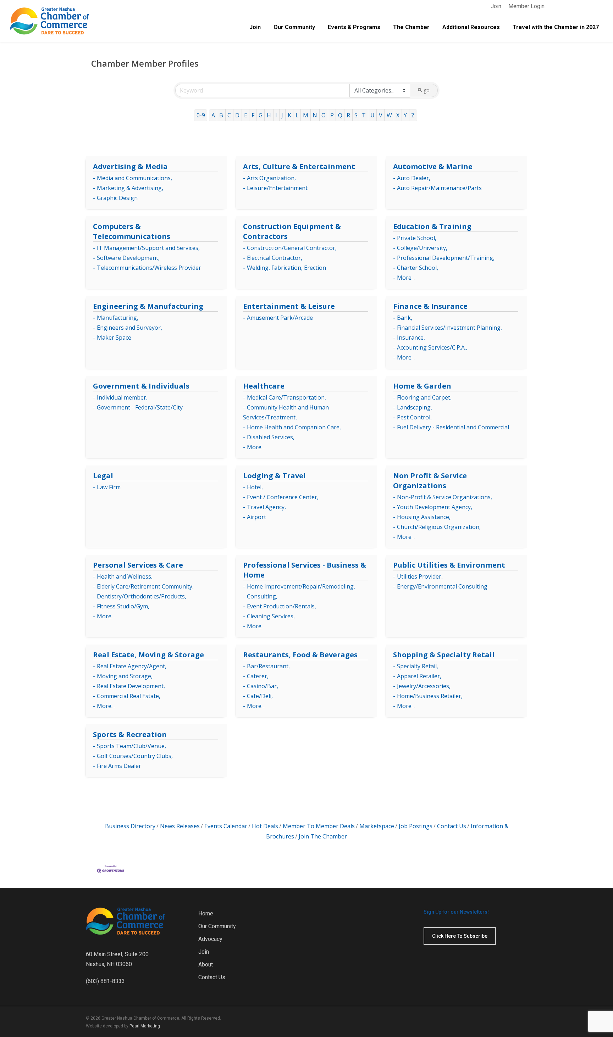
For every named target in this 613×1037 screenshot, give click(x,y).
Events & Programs (354, 27)
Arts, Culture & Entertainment (299, 166)
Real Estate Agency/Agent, (131, 666)
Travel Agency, (266, 507)
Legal (103, 475)
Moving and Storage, (125, 676)
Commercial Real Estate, (128, 696)
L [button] (297, 115)
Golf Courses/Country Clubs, (135, 756)
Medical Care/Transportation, (286, 397)
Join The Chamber (323, 836)
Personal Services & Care (138, 565)
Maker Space (114, 337)
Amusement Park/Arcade (280, 318)
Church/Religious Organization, (439, 527)
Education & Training (432, 226)
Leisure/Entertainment (277, 188)
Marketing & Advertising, (130, 188)
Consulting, (262, 596)
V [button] (380, 115)
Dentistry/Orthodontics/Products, (141, 596)
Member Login (526, 6)
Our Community (294, 27)
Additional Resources (471, 27)
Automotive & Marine (433, 166)
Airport (256, 517)
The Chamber (411, 27)
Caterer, (258, 676)
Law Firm (109, 487)
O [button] (323, 115)
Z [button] (413, 115)
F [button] (253, 115)
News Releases (180, 826)
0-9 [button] (201, 115)
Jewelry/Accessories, (424, 686)
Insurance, (411, 337)
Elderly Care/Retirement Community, (145, 586)
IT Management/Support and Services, (148, 248)
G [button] (261, 115)
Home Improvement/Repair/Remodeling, (301, 586)
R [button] (348, 115)
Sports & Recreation (130, 734)
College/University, (422, 248)
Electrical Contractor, (274, 258)
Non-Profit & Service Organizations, (444, 497)
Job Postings (415, 826)
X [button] (397, 115)
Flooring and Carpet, (424, 397)
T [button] (364, 115)
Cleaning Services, (271, 616)
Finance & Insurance (430, 306)
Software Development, (128, 258)
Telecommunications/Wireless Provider (149, 268)
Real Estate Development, (131, 686)
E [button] (245, 115)
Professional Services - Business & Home (304, 570)
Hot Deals (265, 826)
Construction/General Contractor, (292, 248)
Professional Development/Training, (446, 258)
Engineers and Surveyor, (129, 327)
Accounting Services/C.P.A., (432, 347)
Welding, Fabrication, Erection (286, 268)
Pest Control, (414, 417)
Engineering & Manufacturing (148, 306)
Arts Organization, (271, 178)
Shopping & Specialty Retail (444, 654)
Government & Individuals (141, 386)
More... (406, 277)
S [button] (356, 115)
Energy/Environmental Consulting (442, 586)
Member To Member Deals (319, 826)
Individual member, (122, 397)
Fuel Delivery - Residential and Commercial (453, 427)
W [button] (389, 115)
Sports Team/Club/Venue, (131, 746)
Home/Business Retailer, (430, 696)
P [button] (332, 115)
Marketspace (376, 826)
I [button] (276, 115)
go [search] (427, 90)
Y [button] (405, 115)
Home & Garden (422, 386)
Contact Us (451, 826)
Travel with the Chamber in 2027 (556, 27)
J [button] (282, 115)
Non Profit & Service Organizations (430, 480)
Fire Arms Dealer (119, 766)
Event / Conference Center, (283, 497)
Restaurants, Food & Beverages (300, 654)
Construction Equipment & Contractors (292, 231)
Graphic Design (117, 198)
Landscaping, (414, 407)
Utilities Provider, (420, 576)
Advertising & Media (130, 166)
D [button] (237, 115)
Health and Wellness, (125, 576)
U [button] (372, 115)
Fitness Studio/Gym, (123, 606)
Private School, (416, 238)
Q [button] (340, 115)
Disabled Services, (270, 437)
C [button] (229, 115)
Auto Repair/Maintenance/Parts (439, 188)
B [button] (221, 115)
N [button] (315, 115)
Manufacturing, (117, 318)
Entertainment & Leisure (289, 306)
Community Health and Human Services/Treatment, (286, 412)
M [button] (305, 115)
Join (496, 6)
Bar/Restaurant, (268, 666)
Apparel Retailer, (419, 676)
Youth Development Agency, (434, 507)
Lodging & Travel (274, 475)
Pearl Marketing (144, 1026)
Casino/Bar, (262, 686)
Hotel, (255, 487)
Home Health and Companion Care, (294, 427)
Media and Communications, (134, 178)
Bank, (404, 318)
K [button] (289, 115)
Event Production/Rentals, (281, 606)
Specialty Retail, (417, 666)
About (205, 964)
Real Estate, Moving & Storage (148, 654)
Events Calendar (225, 826)
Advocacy (210, 939)
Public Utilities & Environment (449, 565)
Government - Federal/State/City (140, 407)
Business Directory (130, 826)
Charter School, (417, 268)
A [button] (213, 115)
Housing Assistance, (424, 517)
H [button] (269, 115)
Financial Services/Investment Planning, (449, 327)
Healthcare (264, 386)
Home (205, 913)
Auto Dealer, (413, 178)
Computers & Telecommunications (131, 231)
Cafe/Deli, (260, 696)
